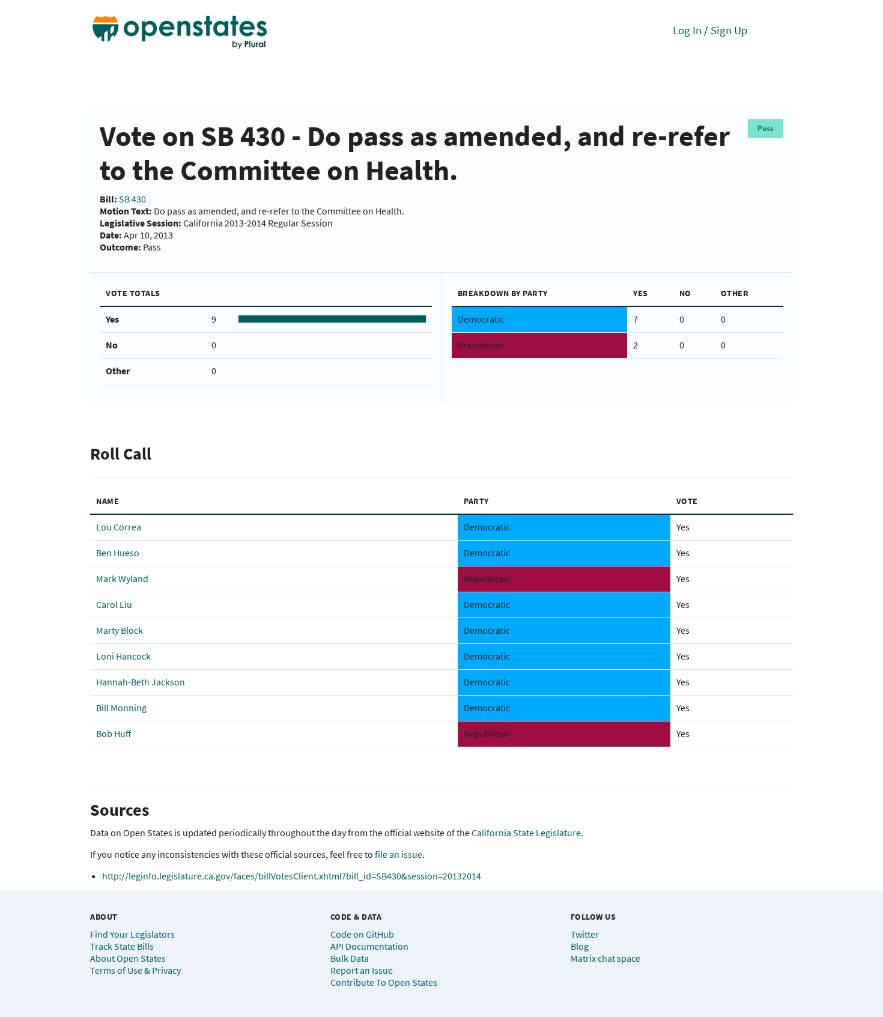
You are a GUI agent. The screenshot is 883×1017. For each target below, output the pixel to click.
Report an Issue (361, 970)
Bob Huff (113, 733)
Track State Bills (122, 946)
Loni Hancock (123, 656)
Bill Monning (121, 708)
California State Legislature (526, 833)
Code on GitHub (362, 934)
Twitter (585, 934)
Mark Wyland (122, 578)
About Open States (128, 958)
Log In (687, 30)
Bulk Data (349, 958)
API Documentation (369, 946)
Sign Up (729, 30)
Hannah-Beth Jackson (140, 682)
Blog (580, 946)
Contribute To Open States (383, 982)
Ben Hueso (117, 553)
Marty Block (119, 630)
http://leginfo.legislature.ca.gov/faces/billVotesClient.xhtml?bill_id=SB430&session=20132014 (291, 876)
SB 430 (132, 199)
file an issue (398, 854)
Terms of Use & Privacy (135, 970)
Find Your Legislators (132, 934)
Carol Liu (114, 604)
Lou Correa (118, 527)
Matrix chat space (605, 958)
